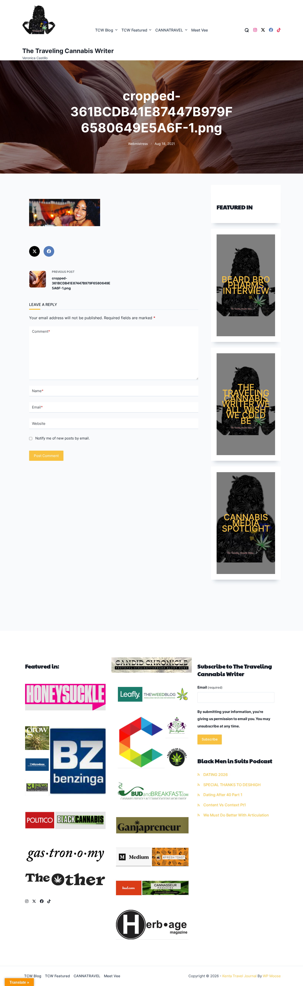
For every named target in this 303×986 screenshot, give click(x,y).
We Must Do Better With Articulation (236, 815)
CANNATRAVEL (169, 30)
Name (38, 391)
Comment (41, 331)
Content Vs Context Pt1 (224, 805)
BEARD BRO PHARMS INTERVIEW (246, 285)
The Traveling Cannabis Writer (68, 50)
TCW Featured (134, 30)
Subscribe (210, 739)
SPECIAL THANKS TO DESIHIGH (232, 785)
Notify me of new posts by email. (62, 438)
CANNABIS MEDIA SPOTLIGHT (246, 522)
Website (38, 423)
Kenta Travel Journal (239, 976)
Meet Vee (199, 30)
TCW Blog (104, 30)
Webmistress (138, 144)
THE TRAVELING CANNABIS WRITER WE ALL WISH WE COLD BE (246, 404)
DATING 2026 (215, 774)
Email (37, 407)
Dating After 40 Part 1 (222, 795)
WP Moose (272, 976)
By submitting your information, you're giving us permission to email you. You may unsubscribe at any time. (233, 718)
